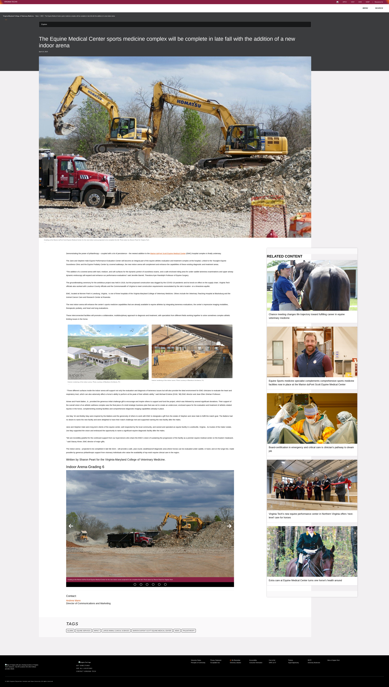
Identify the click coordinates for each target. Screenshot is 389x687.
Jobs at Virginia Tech (333, 660)
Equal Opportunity (293, 662)
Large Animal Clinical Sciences (116, 631)
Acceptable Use (215, 662)
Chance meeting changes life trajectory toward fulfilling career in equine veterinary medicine (307, 316)
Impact (97, 631)
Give (360, 2)
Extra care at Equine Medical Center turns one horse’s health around (305, 580)
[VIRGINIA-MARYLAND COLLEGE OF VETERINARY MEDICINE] (22, 8)
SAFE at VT (272, 662)
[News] (135, 584)
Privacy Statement (215, 660)
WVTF (310, 660)
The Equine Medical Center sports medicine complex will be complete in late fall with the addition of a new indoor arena (80, 16)
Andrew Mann (73, 600)
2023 (42, 16)
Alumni (70, 631)
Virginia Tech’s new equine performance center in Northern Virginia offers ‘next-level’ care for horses (311, 515)
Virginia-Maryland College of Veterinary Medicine (19, 16)
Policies (290, 660)
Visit (352, 2)
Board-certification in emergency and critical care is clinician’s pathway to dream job (311, 449)
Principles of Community (198, 662)
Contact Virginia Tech (86, 671)
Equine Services (84, 631)
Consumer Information (255, 662)
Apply (345, 2)
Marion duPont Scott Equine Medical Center (168, 253)
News (37, 16)
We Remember (236, 660)
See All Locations (84, 668)
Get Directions (83, 665)
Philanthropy (189, 631)
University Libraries (235, 662)
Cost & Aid (272, 660)
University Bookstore (314, 662)
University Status (196, 660)
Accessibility (253, 660)
